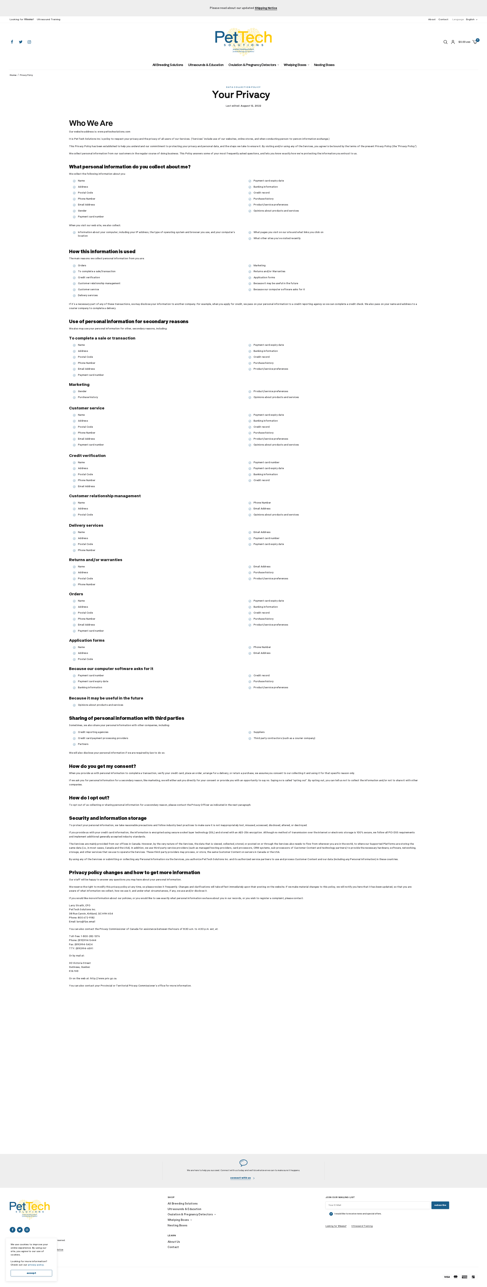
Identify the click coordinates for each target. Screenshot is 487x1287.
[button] (242, 1177)
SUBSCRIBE (440, 1205)
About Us (174, 1242)
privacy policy (36, 1264)
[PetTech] (243, 42)
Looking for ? (22, 19)
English (470, 19)
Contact (443, 19)
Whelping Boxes (285, 64)
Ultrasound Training (48, 19)
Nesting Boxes (310, 64)
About (432, 19)
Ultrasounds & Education (211, 64)
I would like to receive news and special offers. (358, 1214)
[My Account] (453, 42)
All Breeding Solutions (181, 64)
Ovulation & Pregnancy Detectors (249, 64)
